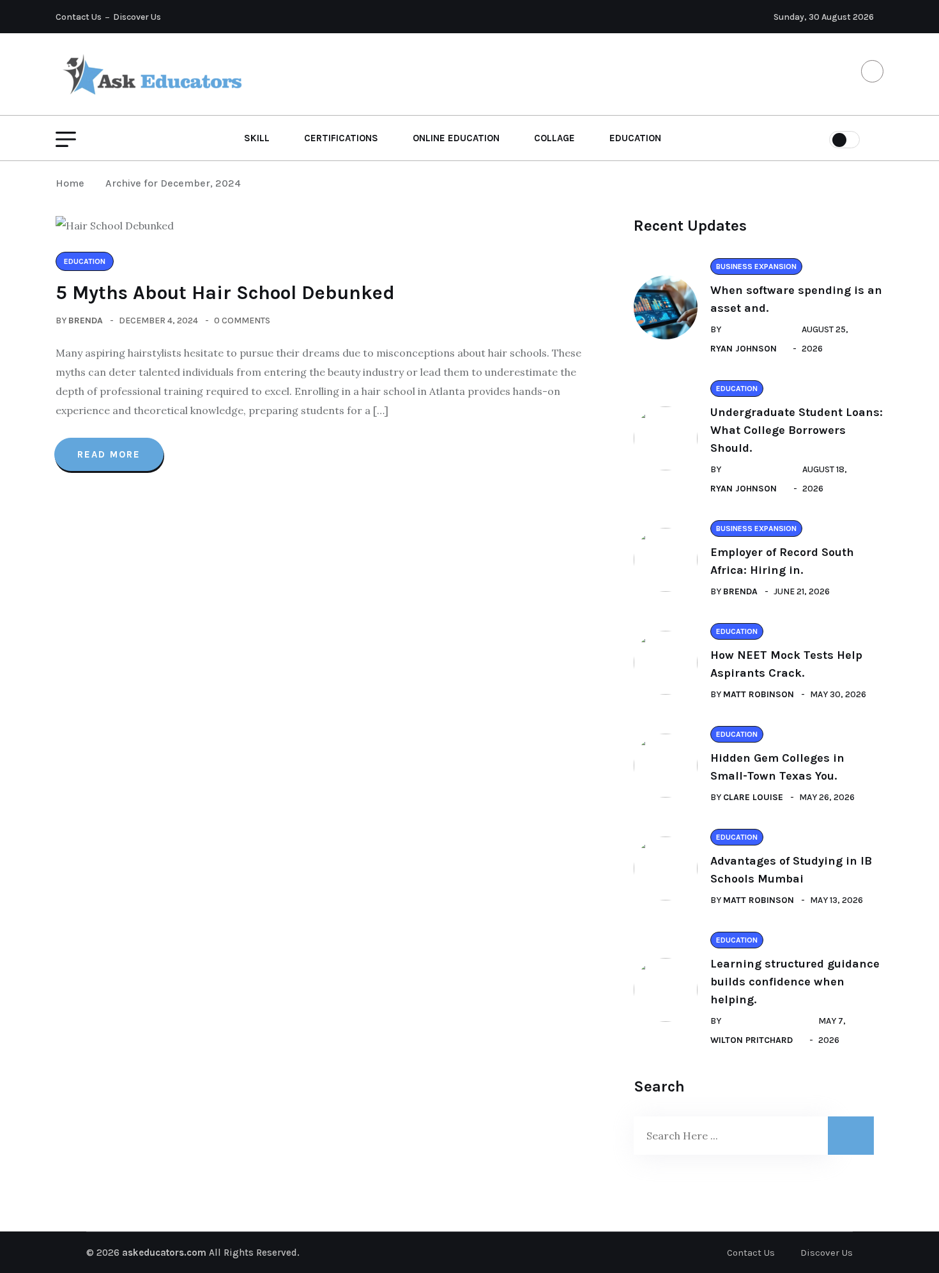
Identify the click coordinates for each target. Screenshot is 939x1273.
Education (635, 138)
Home (72, 183)
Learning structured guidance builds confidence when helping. (795, 982)
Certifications (341, 138)
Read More (109, 454)
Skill (257, 138)
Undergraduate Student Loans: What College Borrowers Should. (796, 430)
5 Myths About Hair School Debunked (225, 292)
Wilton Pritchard (751, 1040)
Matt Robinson (758, 694)
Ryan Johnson (743, 348)
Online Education (456, 138)
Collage (554, 138)
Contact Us (79, 17)
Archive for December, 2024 (173, 183)
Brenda (85, 320)
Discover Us (137, 17)
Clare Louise (753, 797)
